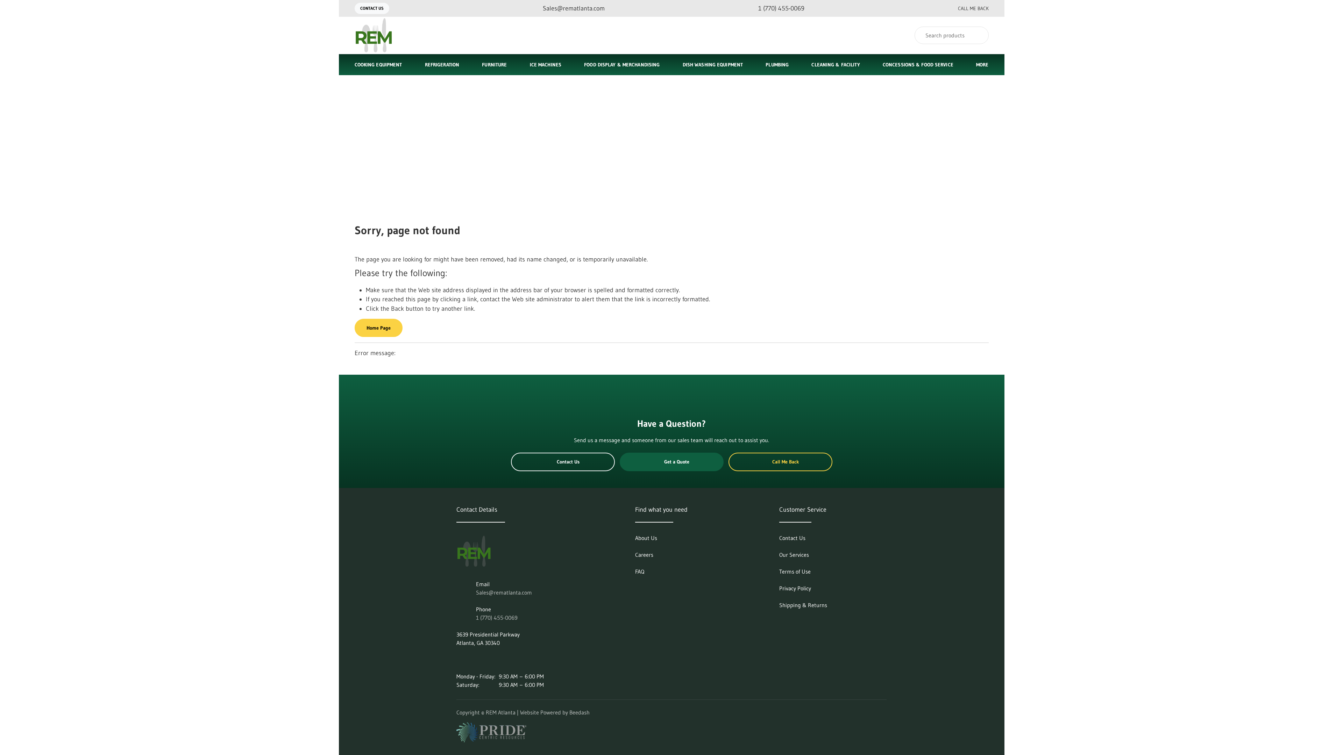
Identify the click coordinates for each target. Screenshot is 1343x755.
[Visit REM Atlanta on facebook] (489, 659)
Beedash (579, 712)
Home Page (379, 328)
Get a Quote (676, 462)
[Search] (979, 35)
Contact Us (372, 8)
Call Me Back (973, 8)
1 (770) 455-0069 (497, 617)
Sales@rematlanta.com (504, 592)
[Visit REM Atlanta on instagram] (474, 659)
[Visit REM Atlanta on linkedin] (459, 659)
